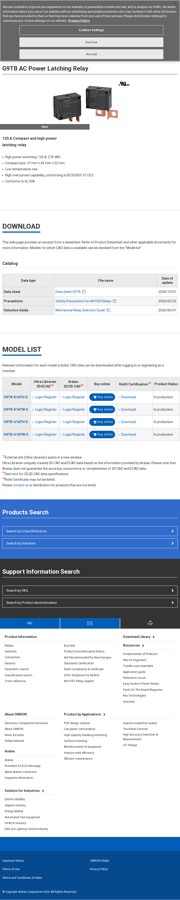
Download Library (136, 637)
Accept (91, 54)
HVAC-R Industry (15, 823)
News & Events (14, 735)
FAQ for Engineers (134, 660)
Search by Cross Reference (26, 531)
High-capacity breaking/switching (85, 735)
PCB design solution (77, 723)
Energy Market (14, 811)
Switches (11, 651)
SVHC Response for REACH (81, 675)
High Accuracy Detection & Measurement (140, 737)
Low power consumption (79, 729)
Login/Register (46, 397)
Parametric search (17, 669)
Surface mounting (75, 741)
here (14, 474)
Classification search (18, 675)
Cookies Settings (91, 30)
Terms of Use (11, 869)
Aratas (9, 760)
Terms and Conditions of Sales (22, 877)
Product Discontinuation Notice (84, 651)
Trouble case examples (138, 666)
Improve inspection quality (140, 723)
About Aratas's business (21, 772)
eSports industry (15, 805)
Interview (129, 701)
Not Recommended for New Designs (87, 657)
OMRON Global (99, 860)
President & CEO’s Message (23, 766)
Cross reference (15, 681)
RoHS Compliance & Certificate (84, 669)
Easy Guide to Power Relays (141, 683)
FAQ (29, 623)
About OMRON (14, 729)
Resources (131, 645)
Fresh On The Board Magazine (142, 689)
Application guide (134, 672)
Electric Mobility (15, 799)
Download (128, 397)
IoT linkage (130, 745)
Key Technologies (134, 695)
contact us (21, 485)
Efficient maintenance (78, 758)
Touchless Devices (135, 729)
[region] (90, 30)
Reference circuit (134, 677)
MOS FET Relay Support (79, 681)
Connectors (12, 657)
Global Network (14, 741)
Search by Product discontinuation (31, 603)
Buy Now (69, 645)
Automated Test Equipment (22, 817)
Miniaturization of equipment (82, 746)
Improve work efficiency (79, 752)
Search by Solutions (21, 543)
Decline (91, 42)
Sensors (10, 663)
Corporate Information (19, 777)
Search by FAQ (17, 590)
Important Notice (13, 860)
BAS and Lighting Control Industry (26, 829)
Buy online (105, 397)
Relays (9, 645)
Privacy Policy (99, 869)
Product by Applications (82, 714)
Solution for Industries (22, 791)
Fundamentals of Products (140, 654)
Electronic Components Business (26, 723)
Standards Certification (79, 663)
